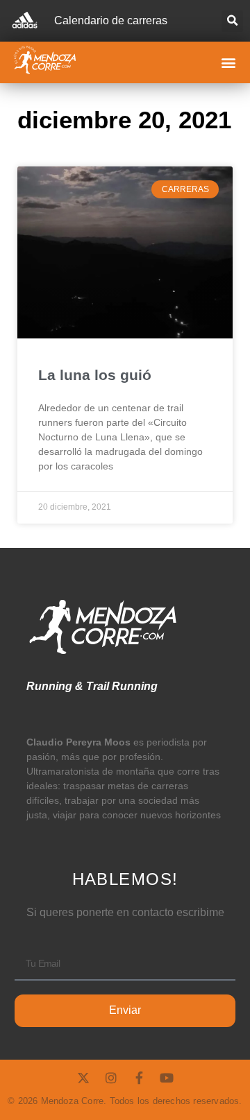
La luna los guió (94, 375)
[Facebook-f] (139, 1077)
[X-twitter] (83, 1077)
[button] (232, 21)
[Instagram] (111, 1077)
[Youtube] (166, 1077)
